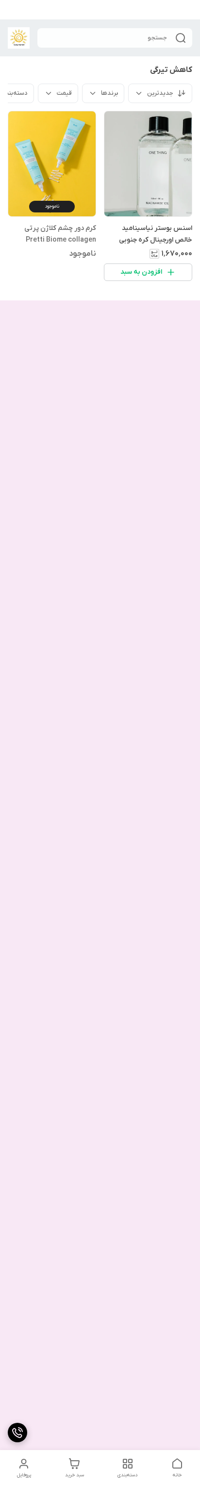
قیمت (64, 93)
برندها (109, 93)
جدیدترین (160, 93)
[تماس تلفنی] (17, 1432)
